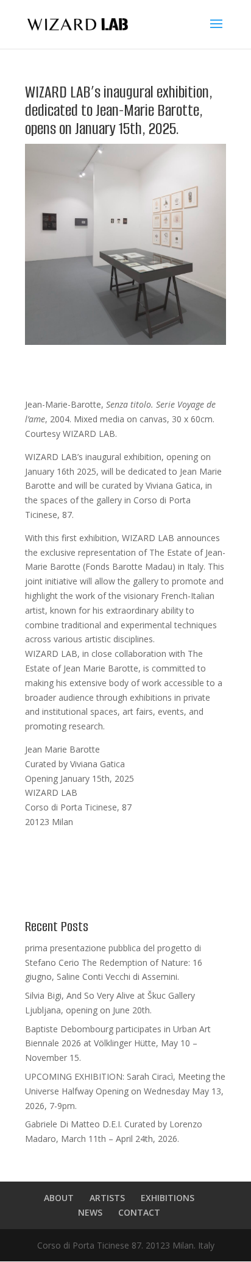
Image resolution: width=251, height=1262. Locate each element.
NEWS (90, 1212)
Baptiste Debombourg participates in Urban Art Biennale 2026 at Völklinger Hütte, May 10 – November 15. (118, 1043)
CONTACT (139, 1212)
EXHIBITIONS (167, 1198)
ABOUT (59, 1198)
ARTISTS (107, 1198)
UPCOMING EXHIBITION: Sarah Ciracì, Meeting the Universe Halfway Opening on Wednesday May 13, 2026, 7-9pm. (125, 1091)
